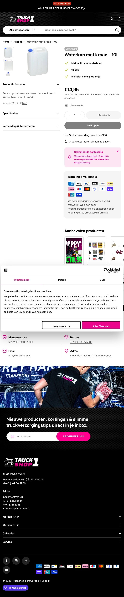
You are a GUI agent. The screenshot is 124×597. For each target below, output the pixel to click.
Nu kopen (93, 125)
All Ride (18, 41)
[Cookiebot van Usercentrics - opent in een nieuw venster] (106, 270)
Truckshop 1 (19, 580)
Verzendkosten (86, 94)
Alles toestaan (101, 326)
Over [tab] (102, 279)
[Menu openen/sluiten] (4, 19)
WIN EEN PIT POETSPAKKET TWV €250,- (61, 8)
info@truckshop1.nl (19, 355)
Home (6, 41)
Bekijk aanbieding (82, 162)
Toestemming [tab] (21, 279)
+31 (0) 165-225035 (81, 342)
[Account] (112, 19)
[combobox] (62, 30)
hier (24, 103)
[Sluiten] (117, 151)
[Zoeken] (117, 30)
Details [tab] (62, 279)
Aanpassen (59, 326)
